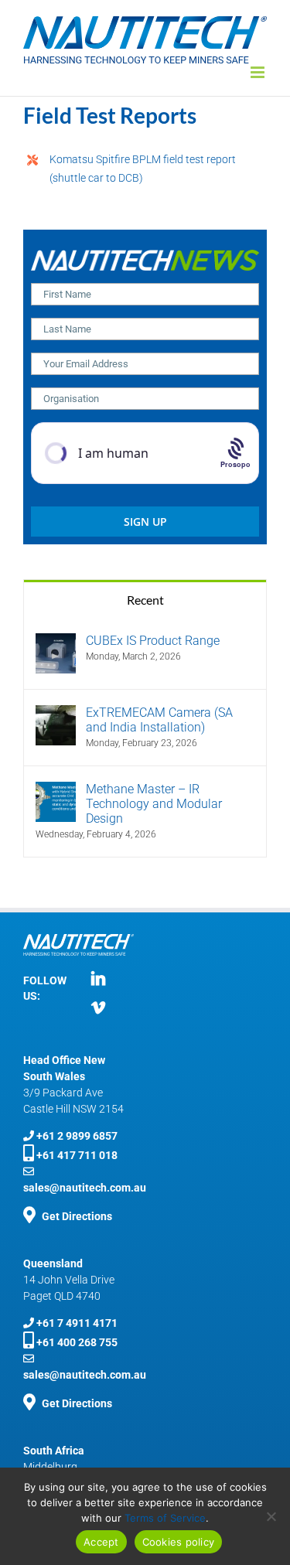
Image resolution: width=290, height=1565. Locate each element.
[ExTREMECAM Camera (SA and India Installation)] (56, 714)
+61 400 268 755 (77, 1342)
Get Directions (77, 1403)
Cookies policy (178, 1542)
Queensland (53, 1263)
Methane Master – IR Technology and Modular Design (154, 804)
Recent (145, 599)
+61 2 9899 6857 (77, 1136)
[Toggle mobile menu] (259, 72)
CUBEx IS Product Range (153, 640)
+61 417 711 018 (77, 1155)
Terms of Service (165, 1518)
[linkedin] (98, 978)
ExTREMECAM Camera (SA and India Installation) (159, 720)
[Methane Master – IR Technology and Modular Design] (56, 790)
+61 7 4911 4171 (77, 1323)
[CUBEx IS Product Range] (56, 642)
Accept (101, 1542)
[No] (270, 1516)
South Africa (53, 1450)
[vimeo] (98, 1007)
